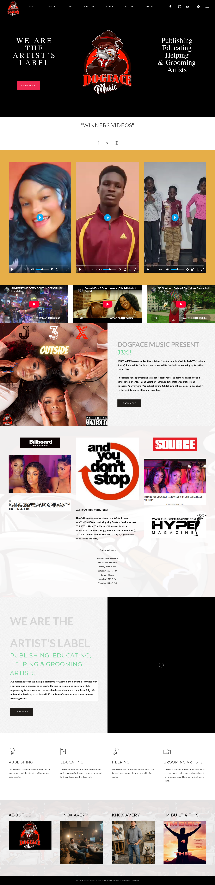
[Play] (12, 269)
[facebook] (170, 6)
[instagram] (179, 6)
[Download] (62, 269)
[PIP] (57, 269)
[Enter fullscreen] (67, 269)
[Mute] (32, 269)
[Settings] (52, 269)
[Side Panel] (207, 6)
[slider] (38, 265)
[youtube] (187, 6)
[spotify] (198, 6)
